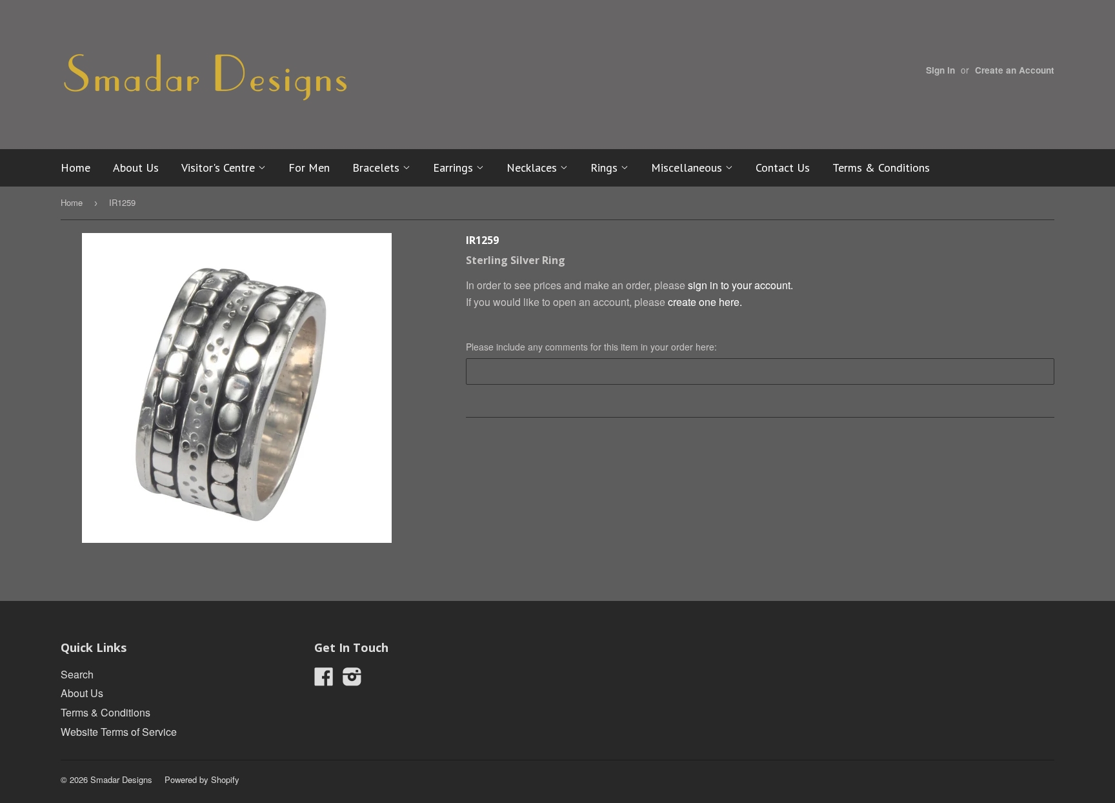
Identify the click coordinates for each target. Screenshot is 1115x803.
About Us (136, 167)
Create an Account (1014, 70)
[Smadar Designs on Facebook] (324, 680)
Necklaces (533, 167)
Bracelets (377, 167)
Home (75, 167)
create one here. (705, 301)
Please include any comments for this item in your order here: (591, 346)
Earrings (454, 167)
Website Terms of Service (119, 731)
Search (77, 674)
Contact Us (783, 167)
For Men (309, 167)
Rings (605, 167)
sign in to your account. (740, 285)
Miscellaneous (688, 167)
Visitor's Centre (219, 167)
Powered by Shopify (202, 779)
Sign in (940, 70)
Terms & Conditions (881, 167)
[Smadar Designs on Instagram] (352, 680)
